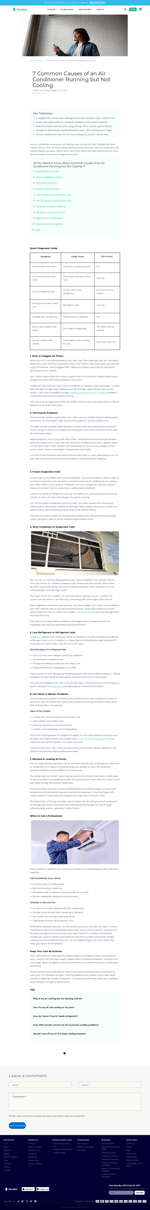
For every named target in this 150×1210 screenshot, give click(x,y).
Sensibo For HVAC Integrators (109, 1175)
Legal (128, 1150)
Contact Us (130, 1143)
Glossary (7, 1170)
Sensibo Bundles (59, 1153)
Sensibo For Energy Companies (109, 1164)
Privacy (129, 1147)
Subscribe (140, 1193)
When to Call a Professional (49, 218)
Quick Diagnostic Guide (47, 171)
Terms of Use (131, 1154)
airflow (51, 484)
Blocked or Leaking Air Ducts (50, 212)
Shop (133, 9)
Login (6, 1143)
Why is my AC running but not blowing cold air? (58, 998)
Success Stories (108, 1143)
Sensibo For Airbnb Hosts (62, 1149)
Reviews (7, 1167)
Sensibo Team (40, 93)
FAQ (38, 229)
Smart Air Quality (35, 1147)
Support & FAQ (132, 1160)
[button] (54, 9)
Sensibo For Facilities (110, 1159)
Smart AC (32, 1143)
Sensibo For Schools (109, 1156)
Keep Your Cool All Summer (49, 224)
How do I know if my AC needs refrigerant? (55, 1016)
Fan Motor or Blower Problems (51, 206)
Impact (6, 1154)
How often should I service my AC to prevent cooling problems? (66, 1025)
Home (32, 60)
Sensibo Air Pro (34, 1150)
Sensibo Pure (33, 1160)
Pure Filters (81, 1150)
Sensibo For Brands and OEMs (111, 1148)
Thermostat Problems (46, 183)
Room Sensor (82, 1143)
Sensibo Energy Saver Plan (61, 1144)
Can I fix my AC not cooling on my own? (53, 1007)
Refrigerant (35, 637)
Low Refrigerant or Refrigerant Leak (54, 200)
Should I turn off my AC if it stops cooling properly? (59, 1033)
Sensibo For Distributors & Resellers (111, 1169)
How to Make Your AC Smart (134, 1165)
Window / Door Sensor (86, 1147)
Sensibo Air (32, 1154)
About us (7, 1150)
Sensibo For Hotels (109, 1153)
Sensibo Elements (35, 1164)
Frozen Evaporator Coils (47, 188)
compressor (56, 686)
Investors (7, 1164)
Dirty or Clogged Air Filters (49, 177)
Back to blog (77, 1053)
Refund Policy (131, 1157)
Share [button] (16, 101)
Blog (40, 60)
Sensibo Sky (32, 1157)
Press (6, 1160)
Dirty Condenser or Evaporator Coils (53, 194)
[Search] (125, 9)
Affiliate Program (10, 1157)
